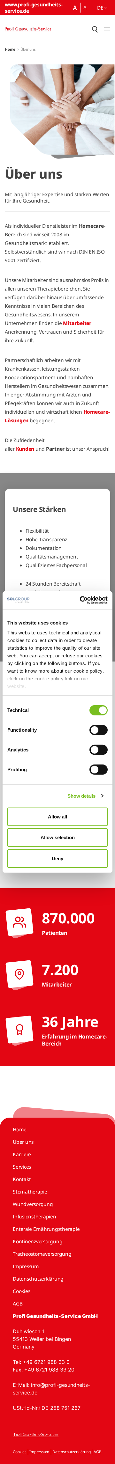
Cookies (19, 1451)
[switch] (98, 730)
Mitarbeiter (77, 323)
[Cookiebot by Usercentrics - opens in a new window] (81, 600)
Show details (81, 796)
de (100, 7)
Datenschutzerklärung (71, 1451)
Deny (57, 858)
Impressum (39, 1451)
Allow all (57, 816)
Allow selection (58, 837)
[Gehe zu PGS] (28, 29)
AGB (97, 1451)
